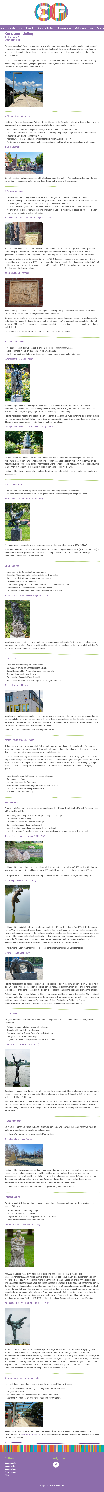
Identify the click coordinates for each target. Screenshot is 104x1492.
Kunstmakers (10, 1469)
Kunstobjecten (10, 1463)
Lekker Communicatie (56, 1486)
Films (6, 1475)
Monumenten (10, 1466)
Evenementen (10, 1472)
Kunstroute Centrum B (30, 1434)
